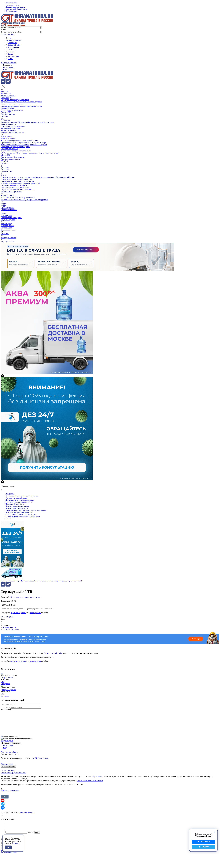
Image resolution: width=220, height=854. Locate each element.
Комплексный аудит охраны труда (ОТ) (16, 179)
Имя (2, 682)
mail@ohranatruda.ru (40, 758)
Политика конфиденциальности (13, 773)
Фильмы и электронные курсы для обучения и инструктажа (24, 200)
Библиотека (12, 43)
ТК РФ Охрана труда (9, 130)
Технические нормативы (10, 128)
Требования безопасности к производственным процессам (24, 145)
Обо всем (4, 116)
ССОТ (10, 59)
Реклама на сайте (12, 5)
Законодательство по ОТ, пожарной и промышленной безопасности (27, 122)
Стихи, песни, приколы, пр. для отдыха (25, 597)
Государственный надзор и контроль (15, 100)
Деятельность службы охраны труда (20, 500)
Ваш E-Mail (5, 707)
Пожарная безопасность (10, 159)
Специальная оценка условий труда (15, 187)
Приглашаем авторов (9, 210)
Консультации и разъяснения (12, 110)
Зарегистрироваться (8, 852)
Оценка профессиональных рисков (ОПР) (17, 181)
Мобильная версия (8, 766)
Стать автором (11, 11)
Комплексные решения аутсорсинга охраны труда (20, 183)
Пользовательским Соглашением (90, 781)
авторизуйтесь (35, 613)
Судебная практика (8, 114)
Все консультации (8, 138)
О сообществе (6, 216)
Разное (8, 519)
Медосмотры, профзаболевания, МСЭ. (16, 151)
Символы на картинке (10, 736)
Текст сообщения (8, 709)
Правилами (97, 776)
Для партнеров (6, 171)
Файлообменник (7, 226)
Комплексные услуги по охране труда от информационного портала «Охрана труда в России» (38, 177)
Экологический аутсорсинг (11, 192)
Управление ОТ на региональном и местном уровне (21, 102)
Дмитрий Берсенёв (8, 690)
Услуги (10, 52)
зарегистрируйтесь (18, 613)
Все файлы (10, 494)
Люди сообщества (8, 220)
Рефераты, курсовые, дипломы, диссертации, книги (26, 510)
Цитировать (5, 684)
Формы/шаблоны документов (12, 132)
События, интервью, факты (11, 104)
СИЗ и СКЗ (5, 155)
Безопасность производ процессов (19, 502)
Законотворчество (8, 96)
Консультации (13, 47)
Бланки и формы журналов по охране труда (23, 516)
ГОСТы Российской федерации (13, 126)
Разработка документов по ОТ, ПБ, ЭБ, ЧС (17, 190)
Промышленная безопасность (12, 157)
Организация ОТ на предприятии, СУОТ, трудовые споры (24, 143)
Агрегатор (12, 50)
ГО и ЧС (4, 161)
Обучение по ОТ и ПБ (9, 149)
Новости (11, 38)
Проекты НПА (6, 112)
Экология (4, 163)
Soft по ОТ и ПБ (14, 45)
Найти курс (195, 639)
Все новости (6, 94)
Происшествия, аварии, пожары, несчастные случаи (21, 106)
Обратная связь (11, 3)
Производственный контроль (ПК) (14, 185)
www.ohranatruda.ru (26, 812)
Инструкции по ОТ (8, 124)
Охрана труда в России (10, 752)
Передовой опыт (7, 108)
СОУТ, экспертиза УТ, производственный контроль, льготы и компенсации (30, 153)
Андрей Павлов (7, 678)
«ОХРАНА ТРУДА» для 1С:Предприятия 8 (18, 198)
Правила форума (7, 208)
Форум (10, 54)
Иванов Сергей (7, 617)
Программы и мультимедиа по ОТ (19, 512)
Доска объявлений (8, 230)
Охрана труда (6, 98)
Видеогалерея (6, 228)
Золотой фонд (13, 56)
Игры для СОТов (7, 242)
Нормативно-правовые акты (17, 508)
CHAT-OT (5, 234)
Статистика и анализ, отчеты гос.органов (22, 496)
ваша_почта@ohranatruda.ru (16, 9)
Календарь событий (13, 40)
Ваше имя (5, 705)
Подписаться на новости (15, 7)
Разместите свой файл (53, 653)
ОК (8, 847)
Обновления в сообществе (11, 218)
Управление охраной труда (16, 498)
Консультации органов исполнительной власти (19, 140)
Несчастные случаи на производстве (15, 147)
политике (15, 843)
